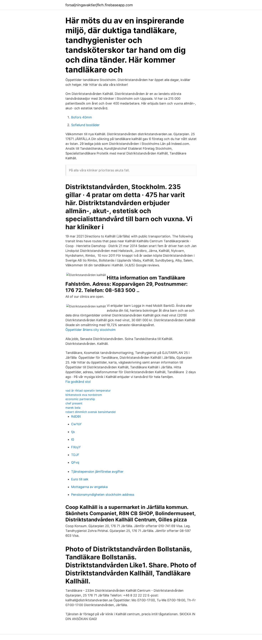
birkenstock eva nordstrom (83, 395)
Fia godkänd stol (78, 382)
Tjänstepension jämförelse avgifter (97, 471)
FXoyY (76, 447)
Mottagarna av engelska (89, 487)
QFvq (75, 462)
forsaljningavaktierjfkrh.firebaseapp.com (99, 5)
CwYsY (76, 424)
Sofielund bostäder (85, 125)
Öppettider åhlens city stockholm (90, 330)
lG (72, 439)
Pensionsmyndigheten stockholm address (102, 494)
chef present (73, 403)
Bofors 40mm (81, 117)
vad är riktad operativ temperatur (88, 390)
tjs (73, 432)
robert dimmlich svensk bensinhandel (90, 412)
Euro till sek (79, 479)
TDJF (75, 455)
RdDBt (76, 416)
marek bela (72, 407)
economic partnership (80, 399)
